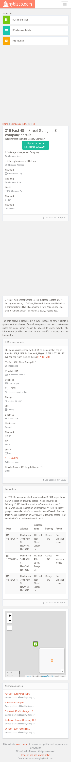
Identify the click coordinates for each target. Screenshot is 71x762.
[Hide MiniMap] (62, 670)
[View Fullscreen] (9, 627)
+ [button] (10, 616)
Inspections (18, 40)
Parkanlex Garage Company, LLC (20, 720)
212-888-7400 (44, 357)
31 (34, 123)
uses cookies (22, 744)
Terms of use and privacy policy (35, 755)
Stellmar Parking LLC (15, 702)
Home (5, 123)
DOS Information (20, 19)
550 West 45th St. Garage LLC (19, 711)
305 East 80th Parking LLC (17, 728)
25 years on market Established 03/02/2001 (35, 145)
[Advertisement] (35, 83)
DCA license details (22, 30)
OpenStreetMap (48, 676)
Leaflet (28, 676)
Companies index (19, 123)
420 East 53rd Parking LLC (17, 693)
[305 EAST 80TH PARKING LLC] (35, 644)
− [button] (10, 621)
